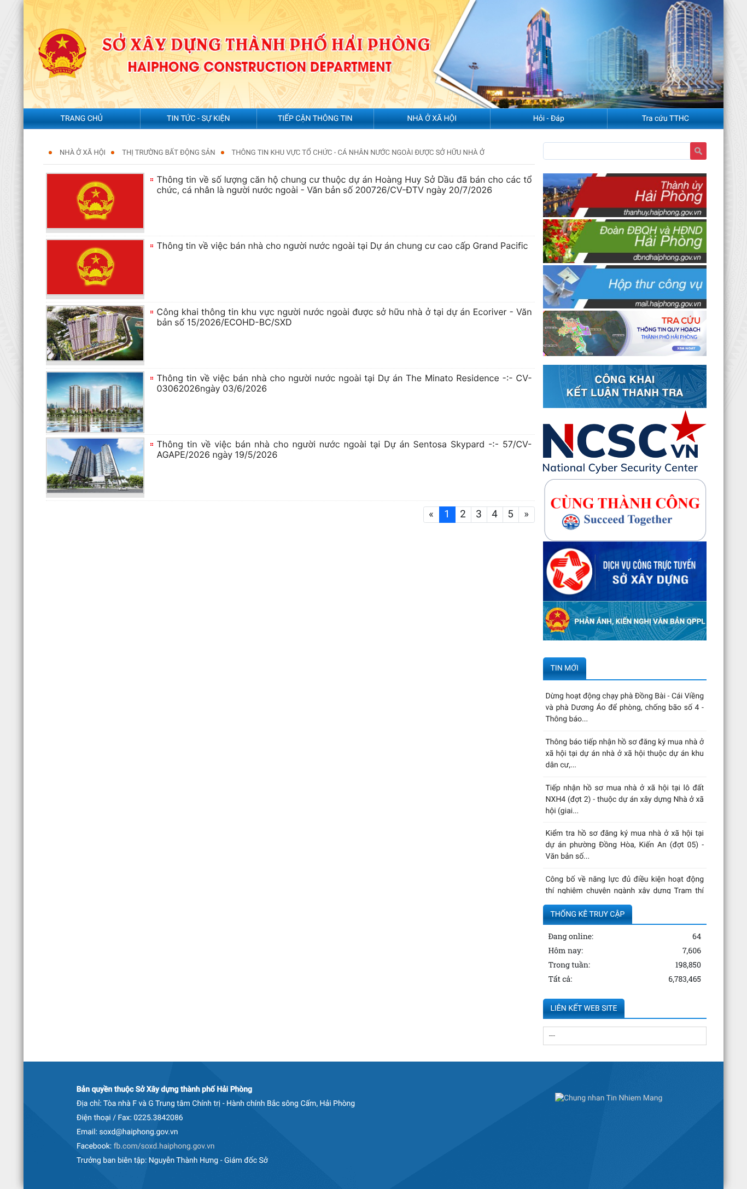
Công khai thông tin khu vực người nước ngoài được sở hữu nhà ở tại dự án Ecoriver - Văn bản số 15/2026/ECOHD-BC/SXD (344, 317)
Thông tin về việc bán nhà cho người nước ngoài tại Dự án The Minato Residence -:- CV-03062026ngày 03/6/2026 (344, 383)
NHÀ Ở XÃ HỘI (83, 153)
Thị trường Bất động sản (168, 153)
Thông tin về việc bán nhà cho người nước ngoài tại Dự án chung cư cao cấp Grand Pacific (342, 245)
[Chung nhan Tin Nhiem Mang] (608, 1098)
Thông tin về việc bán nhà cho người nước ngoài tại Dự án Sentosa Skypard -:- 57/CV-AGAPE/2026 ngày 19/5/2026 (344, 449)
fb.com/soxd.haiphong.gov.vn (164, 1146)
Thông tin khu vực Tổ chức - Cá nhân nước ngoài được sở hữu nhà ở (358, 153)
